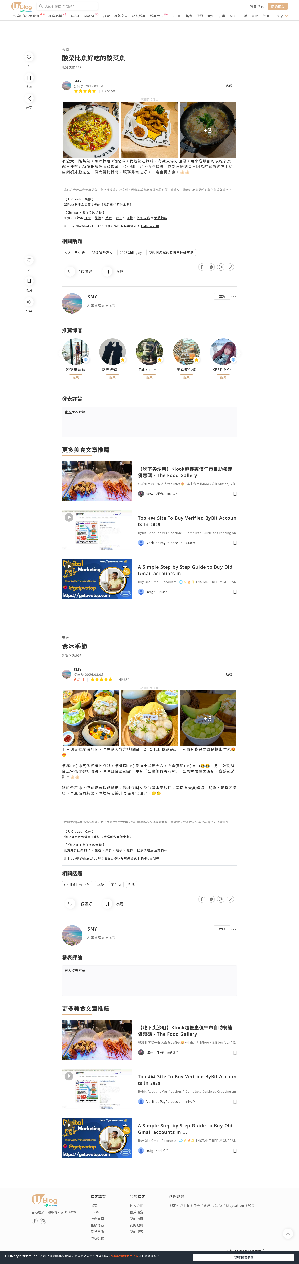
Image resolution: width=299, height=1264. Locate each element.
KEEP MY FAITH (223, 369)
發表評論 (75, 411)
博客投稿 (97, 1238)
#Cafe (217, 1205)
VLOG (176, 15)
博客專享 (157, 15)
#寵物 (173, 1205)
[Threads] (28, 335)
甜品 (131, 884)
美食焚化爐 (186, 369)
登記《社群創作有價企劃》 (113, 204)
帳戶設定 (137, 1211)
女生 (210, 15)
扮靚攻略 (143, 218)
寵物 (254, 15)
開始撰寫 (278, 6)
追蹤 (229, 85)
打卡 (87, 218)
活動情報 (160, 218)
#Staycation (234, 1205)
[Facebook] (28, 312)
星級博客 (139, 15)
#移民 (250, 1205)
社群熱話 (55, 15)
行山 (265, 15)
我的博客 (137, 1231)
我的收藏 (137, 1218)
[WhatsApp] (28, 324)
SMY (78, 80)
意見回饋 (97, 1231)
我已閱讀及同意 (243, 1257)
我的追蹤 (137, 1224)
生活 (243, 15)
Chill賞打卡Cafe (77, 884)
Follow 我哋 (150, 226)
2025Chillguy (131, 252)
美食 (189, 15)
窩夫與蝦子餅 (113, 369)
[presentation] (62, 353)
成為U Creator (82, 15)
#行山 (184, 1205)
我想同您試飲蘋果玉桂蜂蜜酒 (171, 252)
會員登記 (257, 6)
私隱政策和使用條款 (125, 1256)
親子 (232, 15)
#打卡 (195, 1205)
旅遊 (199, 15)
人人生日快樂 (74, 252)
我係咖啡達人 (102, 252)
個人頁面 (137, 1205)
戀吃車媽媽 (75, 369)
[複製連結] (28, 347)
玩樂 (221, 15)
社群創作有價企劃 (26, 15)
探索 (106, 15)
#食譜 (206, 1205)
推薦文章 (121, 15)
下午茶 (116, 884)
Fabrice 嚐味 (149, 369)
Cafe (100, 884)
